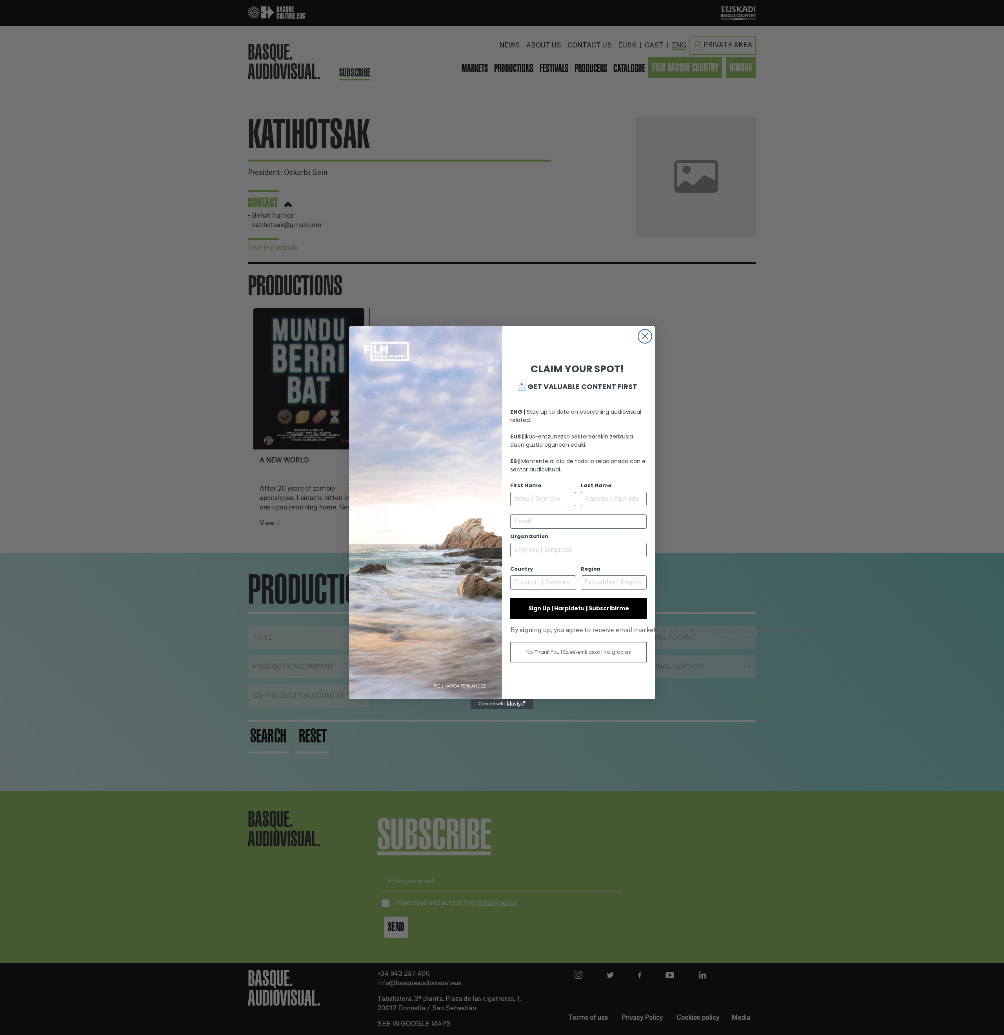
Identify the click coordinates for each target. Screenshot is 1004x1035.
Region (590, 569)
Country (521, 569)
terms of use (785, 630)
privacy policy (733, 630)
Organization (529, 536)
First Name (525, 485)
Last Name (596, 485)
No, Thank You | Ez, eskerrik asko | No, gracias (578, 652)
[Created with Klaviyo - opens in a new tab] (502, 704)
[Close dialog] (645, 336)
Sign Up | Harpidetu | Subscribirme (578, 608)
